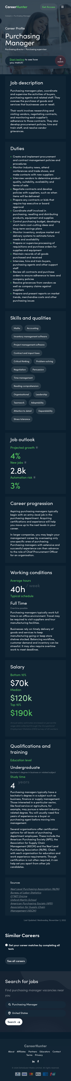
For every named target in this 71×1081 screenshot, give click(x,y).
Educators (45, 1051)
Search (12, 1022)
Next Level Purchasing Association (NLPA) (34, 889)
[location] (9, 1013)
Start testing (17, 59)
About (11, 1051)
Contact (57, 1051)
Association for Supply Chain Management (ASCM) (27, 908)
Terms (29, 1054)
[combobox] (35, 1004)
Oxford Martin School (23, 899)
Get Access (48, 7)
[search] (9, 1004)
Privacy (39, 1054)
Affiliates (21, 1051)
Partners (33, 1051)
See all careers (16, 961)
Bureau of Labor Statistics (25, 892)
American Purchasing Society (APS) (31, 903)
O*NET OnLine (18, 896)
